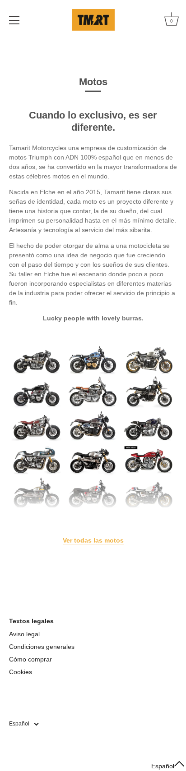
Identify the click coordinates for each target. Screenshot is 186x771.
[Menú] (14, 20)
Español (19, 724)
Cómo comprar (30, 659)
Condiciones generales (41, 646)
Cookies (20, 671)
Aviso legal (24, 634)
